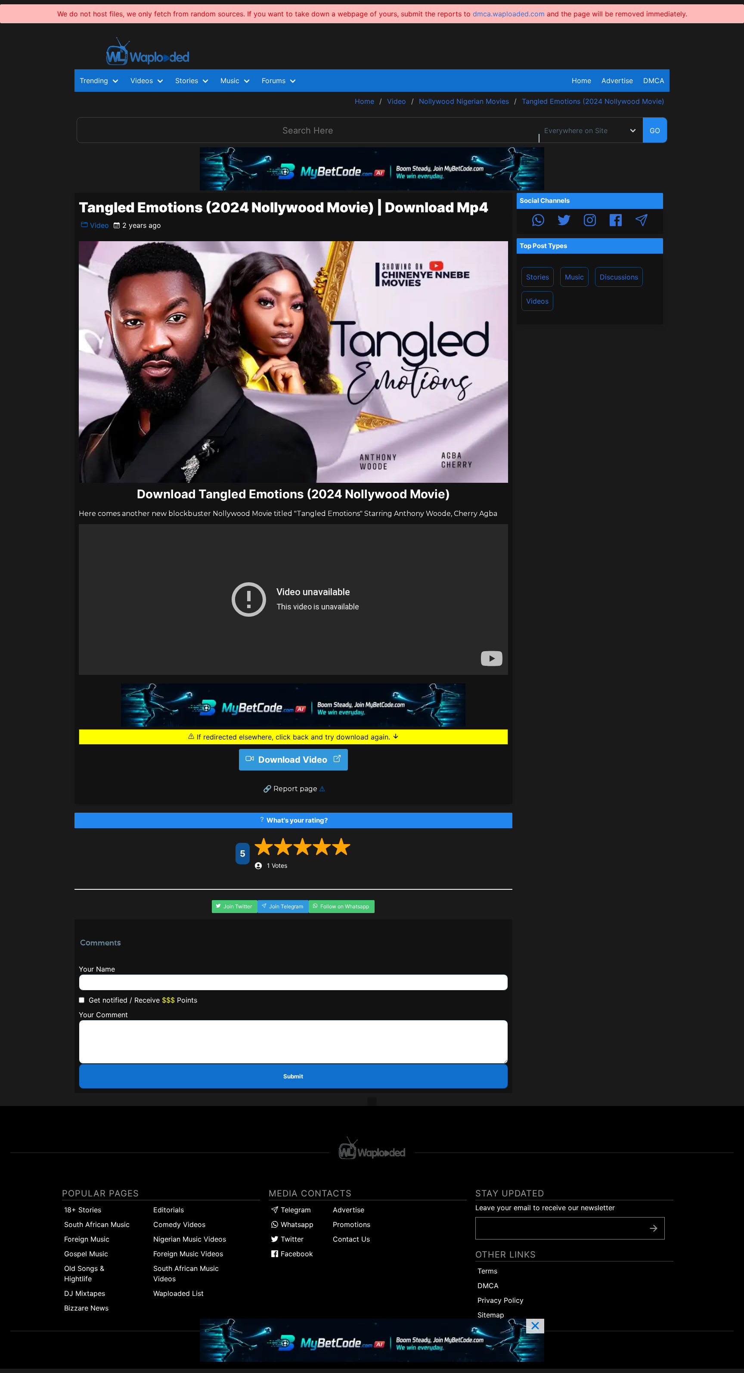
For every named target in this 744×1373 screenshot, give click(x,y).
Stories (537, 277)
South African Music (97, 1224)
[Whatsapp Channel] (538, 221)
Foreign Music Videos (188, 1253)
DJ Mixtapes (84, 1293)
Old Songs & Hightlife (84, 1273)
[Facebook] (615, 221)
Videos (537, 301)
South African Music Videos (186, 1273)
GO (655, 130)
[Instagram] (590, 221)
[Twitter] (564, 221)
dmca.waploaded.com (509, 13)
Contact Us (351, 1239)
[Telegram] (641, 221)
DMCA (653, 80)
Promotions (351, 1224)
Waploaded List (178, 1293)
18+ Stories (82, 1209)
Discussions (619, 277)
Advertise (348, 1209)
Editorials (168, 1209)
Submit (293, 1076)
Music (574, 277)
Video (98, 225)
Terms (487, 1271)
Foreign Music (86, 1239)
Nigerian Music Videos (189, 1239)
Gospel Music (86, 1253)
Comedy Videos (179, 1224)
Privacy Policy (500, 1300)
